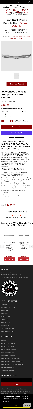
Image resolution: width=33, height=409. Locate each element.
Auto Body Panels (8, 343)
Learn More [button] (6, 401)
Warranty (5, 325)
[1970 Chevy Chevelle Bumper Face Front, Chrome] (16, 76)
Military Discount (8, 307)
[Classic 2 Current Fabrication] (16, 10)
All (9, 37)
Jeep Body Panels (7, 352)
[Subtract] (2, 121)
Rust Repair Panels (8, 367)
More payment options (16, 137)
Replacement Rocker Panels (12, 364)
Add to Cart (16, 126)
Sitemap (4, 304)
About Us (4, 319)
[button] (29, 2)
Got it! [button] (17, 405)
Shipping (4, 108)
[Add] (11, 121)
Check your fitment (16, 84)
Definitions (5, 316)
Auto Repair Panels (8, 349)
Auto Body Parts (7, 346)
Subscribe (16, 384)
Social (3, 340)
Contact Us (7, 2)
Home (5, 37)
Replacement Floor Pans (10, 358)
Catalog (4, 310)
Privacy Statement (8, 331)
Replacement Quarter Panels (12, 361)
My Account (20, 2)
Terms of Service (7, 328)
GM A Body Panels (8, 355)
